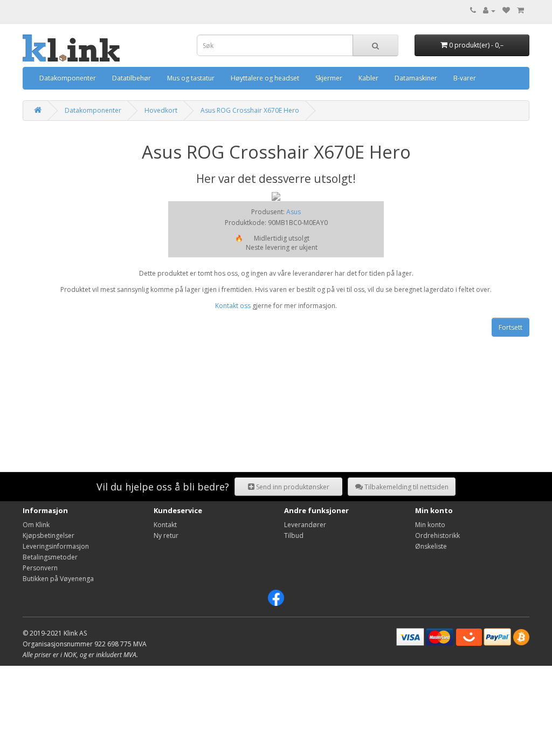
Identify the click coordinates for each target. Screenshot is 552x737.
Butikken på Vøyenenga (58, 578)
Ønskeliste (431, 546)
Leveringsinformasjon (56, 546)
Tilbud (293, 535)
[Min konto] (489, 10)
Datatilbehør (131, 78)
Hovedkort (160, 110)
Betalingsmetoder (50, 557)
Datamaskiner (416, 78)
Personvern (40, 567)
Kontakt (165, 524)
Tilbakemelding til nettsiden (405, 487)
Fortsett (510, 327)
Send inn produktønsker (291, 487)
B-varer (464, 78)
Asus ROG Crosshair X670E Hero (250, 110)
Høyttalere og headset (265, 78)
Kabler (368, 78)
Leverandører (305, 524)
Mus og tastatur (191, 78)
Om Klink (36, 524)
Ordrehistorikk (437, 535)
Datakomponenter (67, 78)
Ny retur (166, 535)
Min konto (430, 524)
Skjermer (328, 78)
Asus (293, 211)
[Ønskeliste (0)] (506, 10)
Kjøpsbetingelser (48, 535)
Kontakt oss (233, 305)
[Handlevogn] (520, 10)
